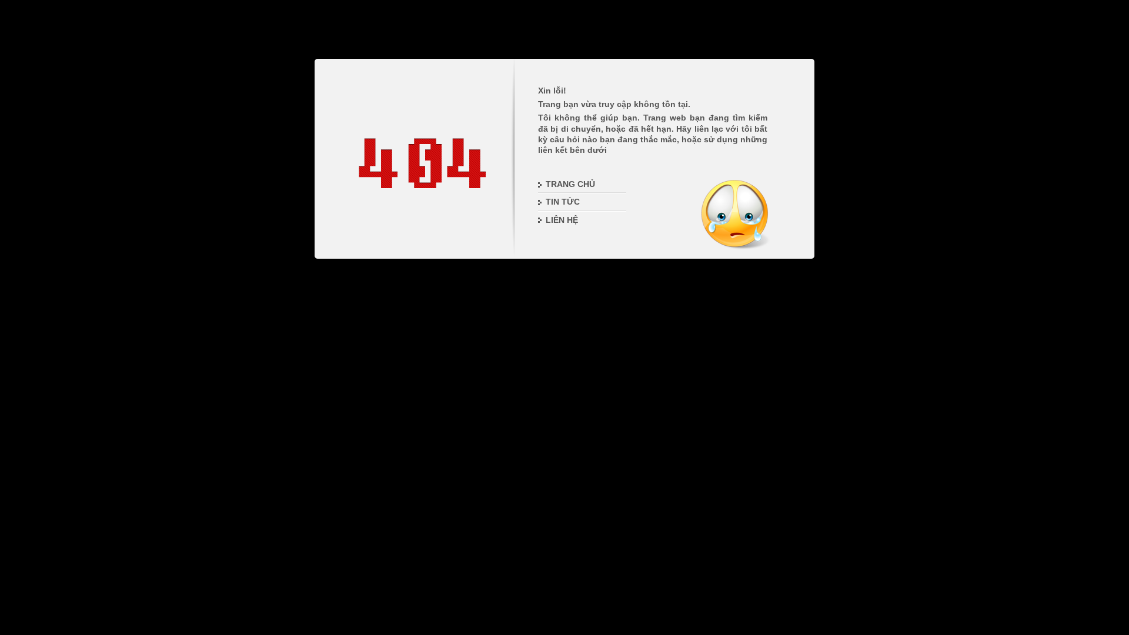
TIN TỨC (563, 201)
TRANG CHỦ (570, 184)
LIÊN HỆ (562, 220)
